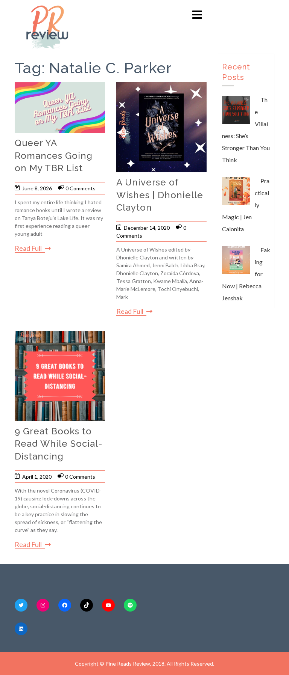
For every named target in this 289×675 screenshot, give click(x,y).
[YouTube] (108, 605)
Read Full (28, 248)
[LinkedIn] (21, 628)
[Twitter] (21, 605)
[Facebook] (64, 605)
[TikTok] (86, 605)
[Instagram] (42, 605)
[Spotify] (130, 605)
